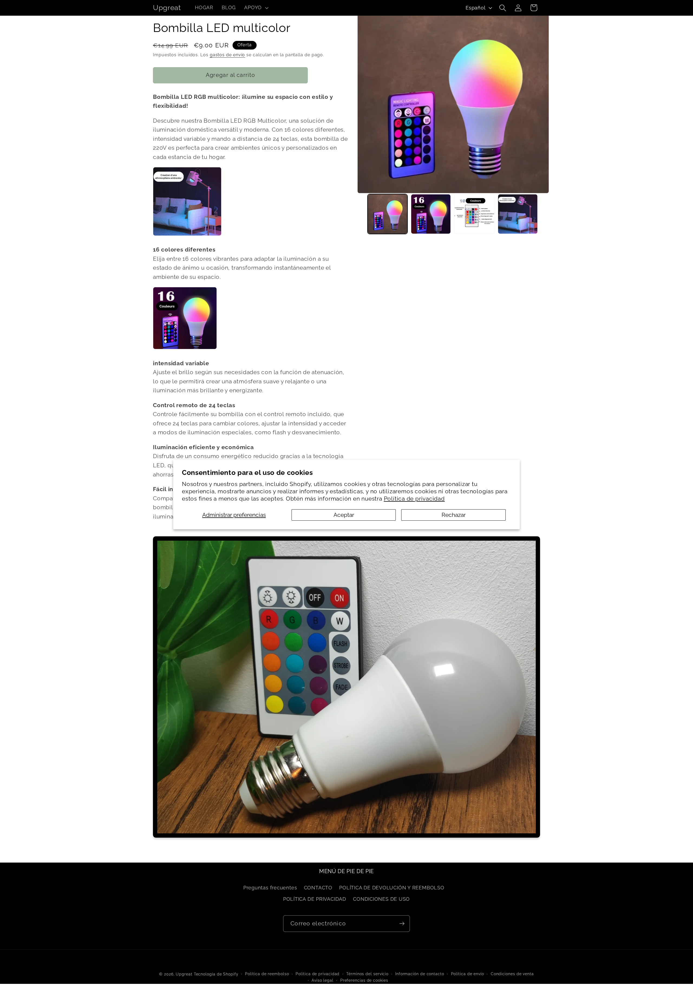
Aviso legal (323, 980)
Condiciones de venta (512, 974)
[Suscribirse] (402, 923)
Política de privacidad (414, 498)
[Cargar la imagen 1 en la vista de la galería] (387, 214)
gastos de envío (227, 54)
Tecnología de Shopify (216, 974)
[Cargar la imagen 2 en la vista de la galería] (431, 214)
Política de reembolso (267, 974)
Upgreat (184, 974)
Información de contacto (419, 974)
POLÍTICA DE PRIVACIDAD (314, 899)
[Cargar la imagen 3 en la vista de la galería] (474, 214)
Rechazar (454, 514)
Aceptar (344, 514)
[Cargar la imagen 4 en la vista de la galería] (518, 214)
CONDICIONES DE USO (381, 899)
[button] (256, 8)
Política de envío (467, 974)
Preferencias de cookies (364, 980)
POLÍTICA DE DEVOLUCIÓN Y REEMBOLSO (391, 887)
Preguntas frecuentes (270, 887)
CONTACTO (318, 887)
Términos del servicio (367, 974)
